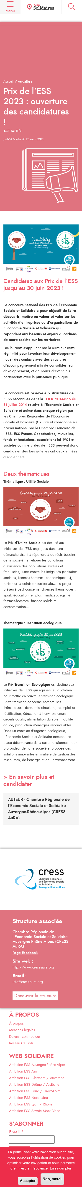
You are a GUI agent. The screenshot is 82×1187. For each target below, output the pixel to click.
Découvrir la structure (35, 995)
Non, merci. (52, 1179)
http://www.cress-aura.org (33, 967)
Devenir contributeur (24, 1036)
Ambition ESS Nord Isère (28, 1098)
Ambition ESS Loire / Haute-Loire (35, 1091)
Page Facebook (25, 953)
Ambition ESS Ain (23, 1071)
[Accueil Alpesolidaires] (41, 7)
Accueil (8, 81)
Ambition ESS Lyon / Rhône (30, 1104)
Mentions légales (22, 1030)
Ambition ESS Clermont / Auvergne (36, 1078)
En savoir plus (61, 1168)
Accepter (28, 1181)
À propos (16, 1023)
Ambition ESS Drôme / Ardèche (34, 1084)
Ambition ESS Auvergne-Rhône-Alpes (37, 1065)
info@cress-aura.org (28, 982)
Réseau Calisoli (21, 1043)
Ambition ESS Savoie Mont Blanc (34, 1111)
